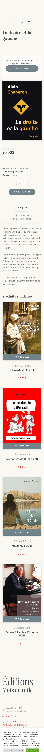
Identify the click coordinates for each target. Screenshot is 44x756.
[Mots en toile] (22, 11)
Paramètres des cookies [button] (14, 750)
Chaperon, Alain (16, 171)
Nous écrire (11, 716)
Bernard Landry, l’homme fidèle (21, 634)
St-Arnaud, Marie (22, 541)
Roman (15, 175)
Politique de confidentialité (15, 725)
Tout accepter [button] (32, 750)
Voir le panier (22, 68)
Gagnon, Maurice (22, 365)
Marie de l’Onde (22, 545)
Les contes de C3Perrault (22, 459)
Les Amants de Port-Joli (22, 370)
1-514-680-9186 (17, 721)
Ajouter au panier (22, 192)
